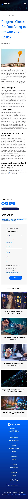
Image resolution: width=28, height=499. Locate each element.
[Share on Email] (3, 203)
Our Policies (11, 494)
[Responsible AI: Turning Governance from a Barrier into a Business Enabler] (14, 382)
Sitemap (17, 494)
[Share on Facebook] (10, 203)
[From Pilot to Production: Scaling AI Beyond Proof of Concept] (14, 356)
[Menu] (25, 4)
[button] (7, 15)
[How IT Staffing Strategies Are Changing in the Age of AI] (14, 330)
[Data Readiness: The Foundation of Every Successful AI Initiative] (14, 406)
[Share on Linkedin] (6, 203)
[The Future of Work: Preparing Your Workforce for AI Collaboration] (14, 304)
